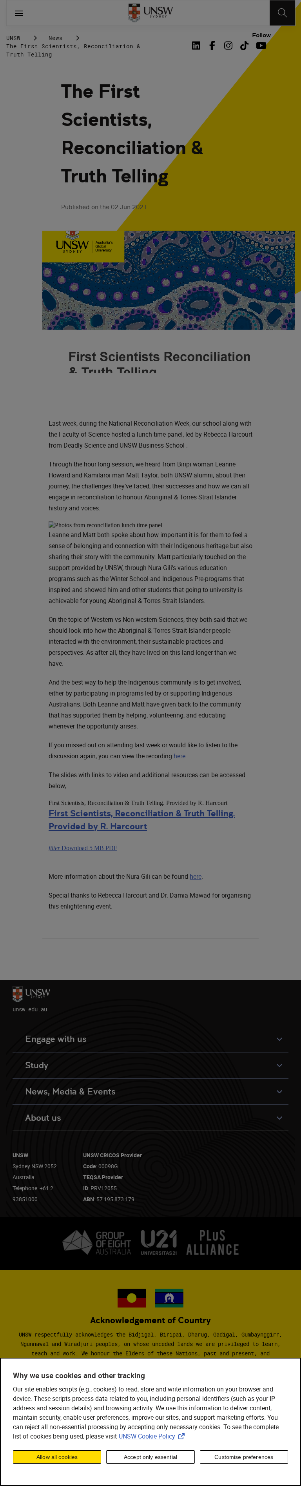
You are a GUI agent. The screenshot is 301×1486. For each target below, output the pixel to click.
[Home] (151, 13)
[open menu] (19, 12)
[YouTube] (260, 45)
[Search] (282, 12)
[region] (150, 1422)
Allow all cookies (57, 1457)
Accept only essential (150, 1457)
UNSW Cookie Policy (153, 1436)
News (56, 38)
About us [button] (43, 1118)
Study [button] (36, 1065)
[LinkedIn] (197, 45)
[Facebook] (212, 45)
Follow (261, 35)
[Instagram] (228, 45)
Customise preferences (243, 1457)
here (179, 756)
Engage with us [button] (56, 1039)
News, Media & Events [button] (70, 1091)
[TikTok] (244, 45)
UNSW (13, 38)
